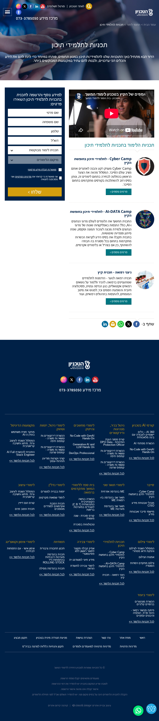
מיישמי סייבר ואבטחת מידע (142, 513)
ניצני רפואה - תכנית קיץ (113, 576)
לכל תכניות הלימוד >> (141, 458)
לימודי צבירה (85, 542)
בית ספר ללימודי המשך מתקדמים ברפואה (82, 488)
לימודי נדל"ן (57, 485)
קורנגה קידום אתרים (58, 705)
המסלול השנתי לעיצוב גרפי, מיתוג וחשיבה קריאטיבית (22, 443)
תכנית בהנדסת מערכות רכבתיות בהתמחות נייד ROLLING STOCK (54, 558)
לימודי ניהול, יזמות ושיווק (52, 427)
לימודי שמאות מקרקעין (52, 497)
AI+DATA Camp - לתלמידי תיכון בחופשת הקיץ (111, 566)
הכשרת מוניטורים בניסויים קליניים (144, 603)
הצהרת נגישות (84, 637)
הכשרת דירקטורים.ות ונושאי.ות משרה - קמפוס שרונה (112, 465)
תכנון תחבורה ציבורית (52, 548)
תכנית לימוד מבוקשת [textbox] (43, 150)
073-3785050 (27, 18)
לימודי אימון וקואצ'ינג (20, 542)
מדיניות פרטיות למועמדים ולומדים (92, 646)
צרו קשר (106, 637)
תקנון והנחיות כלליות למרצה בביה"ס (43, 646)
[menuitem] (142, 637)
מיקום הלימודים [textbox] (47, 160)
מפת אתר (125, 637)
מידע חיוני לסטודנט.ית (81, 559)
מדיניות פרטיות (128, 646)
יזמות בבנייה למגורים (53, 491)
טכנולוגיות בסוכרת (83, 524)
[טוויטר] (128, 324)
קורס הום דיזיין (26, 502)
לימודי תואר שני (113, 485)
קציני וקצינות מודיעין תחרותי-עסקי (53, 460)
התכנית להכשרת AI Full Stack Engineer (21, 453)
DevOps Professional (81, 453)
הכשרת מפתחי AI (144, 443)
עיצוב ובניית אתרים (101, 705)
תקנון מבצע (20, 637)
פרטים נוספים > (118, 191)
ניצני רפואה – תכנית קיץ (114, 272)
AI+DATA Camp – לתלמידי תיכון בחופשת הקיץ (100, 213)
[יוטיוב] (95, 379)
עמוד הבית (150, 24)
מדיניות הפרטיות (23, 176)
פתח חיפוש (89, 6)
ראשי (142, 637)
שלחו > (35, 192)
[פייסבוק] (136, 324)
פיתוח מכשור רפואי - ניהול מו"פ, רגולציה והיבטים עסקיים (142, 613)
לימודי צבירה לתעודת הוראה (82, 567)
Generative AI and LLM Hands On (83, 446)
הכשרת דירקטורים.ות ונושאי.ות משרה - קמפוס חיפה (112, 453)
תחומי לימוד (133, 24)
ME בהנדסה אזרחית (112, 491)
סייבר (150, 485)
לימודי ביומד (145, 595)
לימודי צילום (146, 542)
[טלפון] (35, 131)
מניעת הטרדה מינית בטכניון (51, 637)
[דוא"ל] (35, 141)
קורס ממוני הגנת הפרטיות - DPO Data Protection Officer (112, 442)
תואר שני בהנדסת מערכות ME (114, 507)
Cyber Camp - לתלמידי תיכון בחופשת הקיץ (141, 494)
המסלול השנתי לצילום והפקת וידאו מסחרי (141, 550)
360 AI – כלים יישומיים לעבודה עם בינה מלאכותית (143, 434)
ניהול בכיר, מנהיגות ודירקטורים (117, 429)
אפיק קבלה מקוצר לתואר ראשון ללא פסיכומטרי (84, 551)
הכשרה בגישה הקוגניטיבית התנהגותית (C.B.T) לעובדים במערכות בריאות (83, 504)
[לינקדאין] (105, 324)
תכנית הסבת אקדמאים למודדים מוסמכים (54, 506)
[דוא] (113, 324)
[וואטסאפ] (120, 324)
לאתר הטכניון (76, 6)
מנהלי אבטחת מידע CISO (143, 504)
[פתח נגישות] (18, 12)
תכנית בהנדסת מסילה (52, 568)
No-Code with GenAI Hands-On (142, 451)
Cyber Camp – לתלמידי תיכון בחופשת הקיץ (102, 161)
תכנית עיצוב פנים (25, 508)
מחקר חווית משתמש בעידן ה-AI (23, 433)
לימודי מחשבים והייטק (84, 427)
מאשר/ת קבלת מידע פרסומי (42, 169)
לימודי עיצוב (26, 485)
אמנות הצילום (146, 557)
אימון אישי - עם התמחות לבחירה (21, 550)
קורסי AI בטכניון (143, 425)
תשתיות (59, 542)
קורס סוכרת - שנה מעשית (84, 517)
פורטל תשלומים (56, 6)
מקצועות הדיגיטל (23, 425)
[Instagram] (63, 379)
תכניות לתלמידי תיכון (113, 543)
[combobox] (34, 150)
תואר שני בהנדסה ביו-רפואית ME (112, 499)
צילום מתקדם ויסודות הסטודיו (142, 564)
